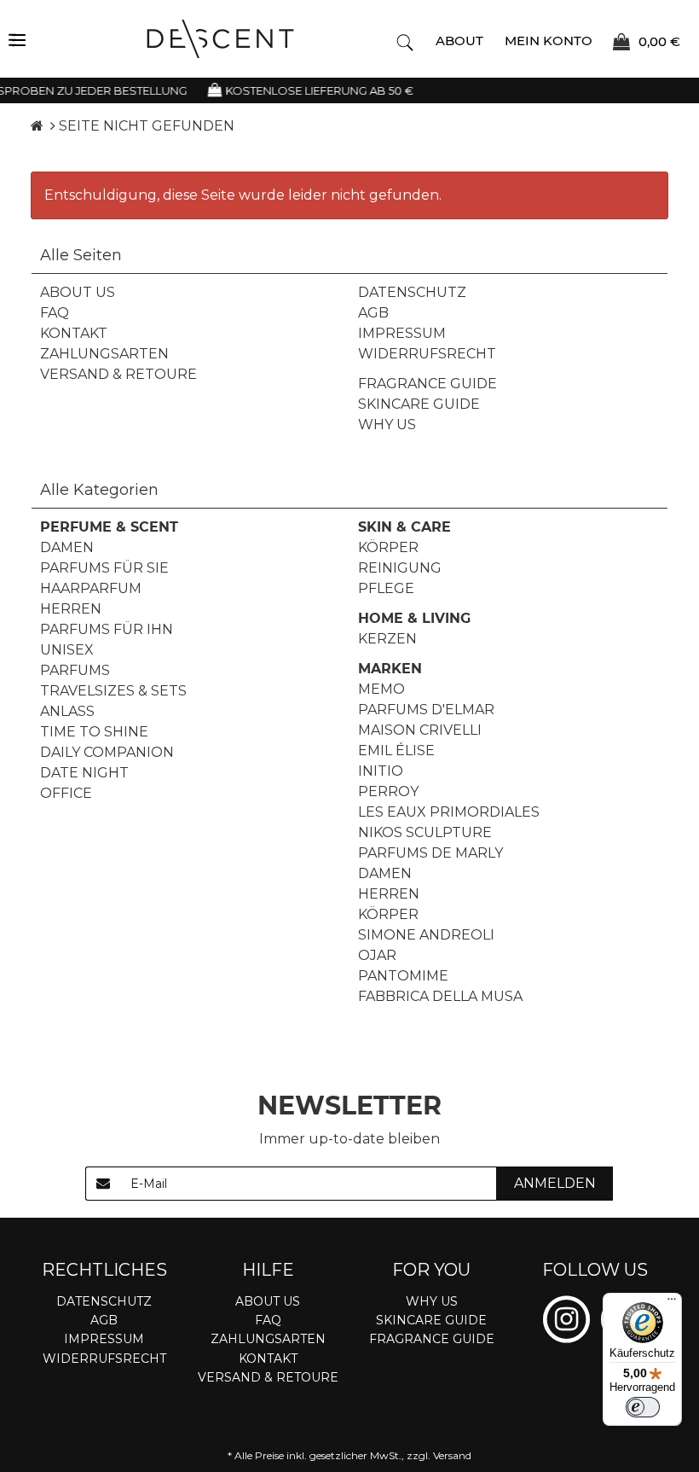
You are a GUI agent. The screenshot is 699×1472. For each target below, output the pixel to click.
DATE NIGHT (84, 773)
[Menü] (671, 1303)
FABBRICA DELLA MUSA (440, 996)
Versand (452, 1455)
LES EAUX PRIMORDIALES (449, 812)
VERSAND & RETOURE (118, 374)
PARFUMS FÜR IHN (106, 629)
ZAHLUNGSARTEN (104, 354)
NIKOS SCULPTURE (425, 832)
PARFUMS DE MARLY (430, 853)
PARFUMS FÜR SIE (104, 568)
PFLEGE (386, 588)
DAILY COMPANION (107, 752)
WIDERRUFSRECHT (427, 354)
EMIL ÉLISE (396, 750)
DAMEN (67, 547)
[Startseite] (37, 126)
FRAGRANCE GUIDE (427, 383)
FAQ (54, 313)
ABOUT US (77, 292)
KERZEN (387, 639)
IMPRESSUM (402, 333)
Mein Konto (548, 40)
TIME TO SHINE (94, 732)
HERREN (70, 609)
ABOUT (459, 40)
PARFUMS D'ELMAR (426, 709)
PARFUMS (75, 670)
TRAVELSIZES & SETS (113, 691)
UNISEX (67, 650)
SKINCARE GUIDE (419, 404)
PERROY (388, 791)
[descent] (220, 39)
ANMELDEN (555, 1183)
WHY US (387, 424)
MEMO (381, 689)
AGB (373, 313)
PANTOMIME (403, 976)
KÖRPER (388, 547)
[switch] (643, 1407)
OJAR (377, 955)
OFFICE (66, 793)
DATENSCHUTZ (412, 292)
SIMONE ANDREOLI (426, 935)
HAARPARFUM (91, 588)
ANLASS (67, 711)
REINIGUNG (400, 568)
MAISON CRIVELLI (420, 730)
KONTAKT (73, 333)
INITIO (380, 771)
